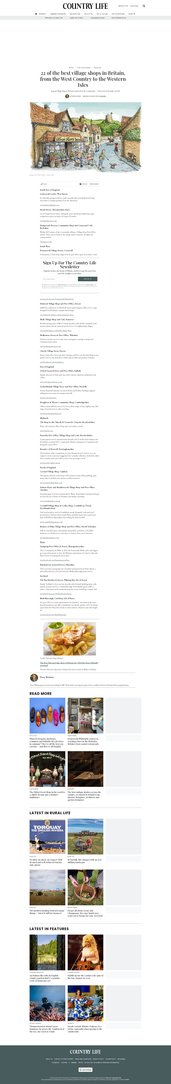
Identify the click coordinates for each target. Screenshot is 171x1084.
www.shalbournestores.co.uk (50, 346)
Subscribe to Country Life (54, 18)
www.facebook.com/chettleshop (52, 362)
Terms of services (62, 284)
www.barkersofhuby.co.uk (49, 538)
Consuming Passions (97, 18)
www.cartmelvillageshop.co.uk (51, 483)
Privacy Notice (90, 284)
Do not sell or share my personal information (102, 1063)
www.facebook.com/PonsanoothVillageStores (57, 299)
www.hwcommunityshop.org (50, 413)
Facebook (55, 1063)
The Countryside (118, 14)
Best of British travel (119, 18)
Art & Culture (102, 14)
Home (71, 68)
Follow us (84, 184)
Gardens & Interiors (58, 14)
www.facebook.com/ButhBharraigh (53, 615)
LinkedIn (74, 1063)
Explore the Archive (76, 18)
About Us (49, 1059)
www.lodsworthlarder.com (49, 205)
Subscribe (134, 6)
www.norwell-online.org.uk (50, 463)
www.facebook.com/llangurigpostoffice (55, 560)
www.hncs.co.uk (46, 242)
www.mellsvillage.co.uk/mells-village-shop (55, 330)
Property (42, 14)
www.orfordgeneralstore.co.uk (51, 382)
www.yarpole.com (46, 431)
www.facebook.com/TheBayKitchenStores (56, 594)
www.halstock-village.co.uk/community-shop (56, 315)
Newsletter (95, 184)
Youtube (64, 1063)
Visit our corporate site (113, 1078)
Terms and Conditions (83, 1059)
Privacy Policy (98, 1059)
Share (45, 184)
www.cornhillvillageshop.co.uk (51, 522)
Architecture (75, 14)
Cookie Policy (110, 1059)
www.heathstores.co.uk (48, 221)
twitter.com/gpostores (48, 398)
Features (103, 96)
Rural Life (97, 68)
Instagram (121, 1059)
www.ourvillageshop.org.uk (50, 501)
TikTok (80, 1063)
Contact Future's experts (63, 1059)
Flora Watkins (76, 96)
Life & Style (88, 14)
